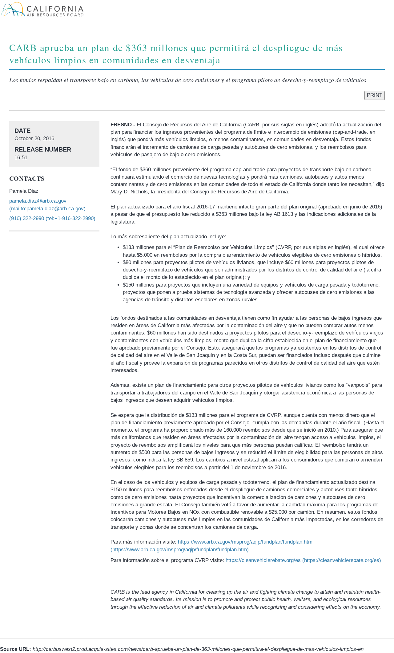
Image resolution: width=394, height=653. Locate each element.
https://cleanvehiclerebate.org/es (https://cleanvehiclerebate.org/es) (303, 560)
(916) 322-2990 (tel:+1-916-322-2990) (52, 218)
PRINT (374, 95)
